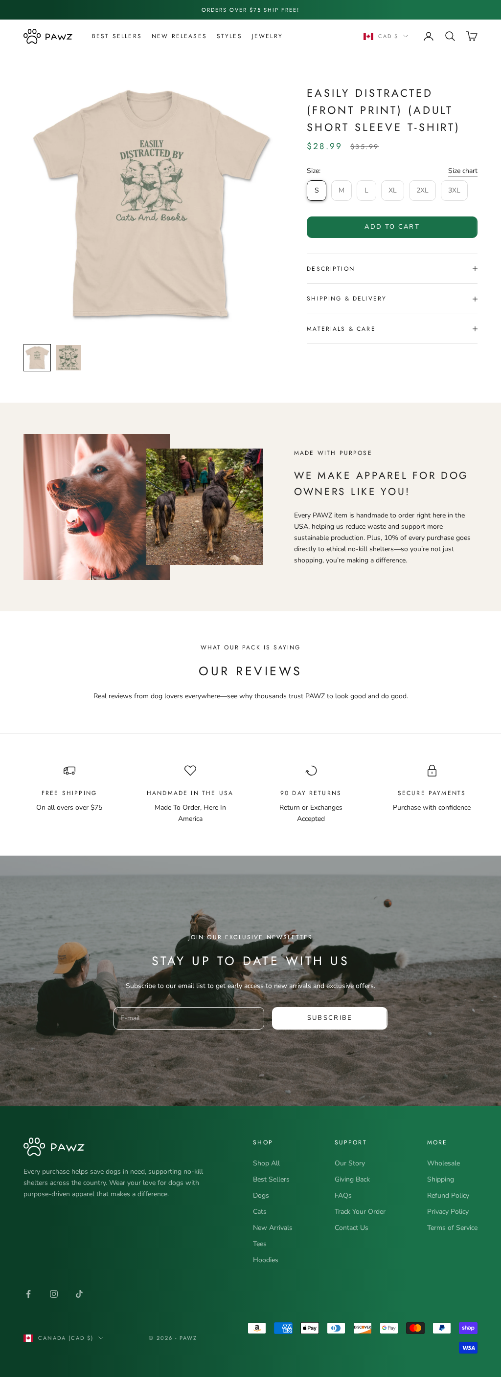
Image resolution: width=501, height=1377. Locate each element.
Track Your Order (360, 1211)
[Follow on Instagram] (54, 1294)
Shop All (266, 1163)
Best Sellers (117, 36)
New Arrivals (273, 1227)
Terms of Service (452, 1227)
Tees (260, 1243)
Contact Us (351, 1227)
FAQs (343, 1195)
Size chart (463, 170)
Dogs (261, 1195)
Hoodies (265, 1260)
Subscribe (330, 1017)
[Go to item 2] (68, 357)
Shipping (440, 1179)
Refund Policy (448, 1195)
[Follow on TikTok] (79, 1294)
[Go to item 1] (37, 357)
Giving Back (352, 1179)
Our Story (350, 1163)
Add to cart (392, 226)
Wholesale (443, 1163)
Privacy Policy (448, 1211)
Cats (260, 1211)
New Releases (179, 36)
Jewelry (267, 36)
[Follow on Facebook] (28, 1294)
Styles (229, 36)
